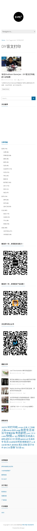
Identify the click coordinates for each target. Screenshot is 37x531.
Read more (5, 89)
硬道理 (14, 442)
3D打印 (4, 427)
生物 (10, 442)
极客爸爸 (4, 475)
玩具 (4, 165)
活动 (17, 438)
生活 (4, 172)
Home (3, 40)
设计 (4, 186)
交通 (4, 152)
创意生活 (26, 430)
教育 (4, 162)
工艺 (32, 433)
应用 (2, 149)
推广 (13, 436)
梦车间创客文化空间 (7, 466)
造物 (12, 447)
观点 (21, 444)
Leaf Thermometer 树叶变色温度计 (21, 370)
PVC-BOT (4, 479)
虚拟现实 (15, 445)
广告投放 (4, 500)
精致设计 (26, 441)
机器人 (31, 435)
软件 (4, 203)
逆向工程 (6, 206)
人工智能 (31, 427)
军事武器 (6, 155)
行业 (2, 210)
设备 (2, 228)
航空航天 (6, 182)
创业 (4, 214)
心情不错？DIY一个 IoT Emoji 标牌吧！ (22, 406)
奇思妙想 (20, 433)
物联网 (22, 439)
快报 (4, 224)
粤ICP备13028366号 (28, 525)
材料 (4, 200)
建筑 (4, 159)
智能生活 (23, 435)
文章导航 (4, 142)
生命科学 (6, 169)
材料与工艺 (10, 439)
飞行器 (18, 447)
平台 (4, 220)
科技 (19, 441)
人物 (3, 58)
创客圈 (18, 430)
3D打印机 (6, 231)
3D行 (2, 512)
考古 (4, 176)
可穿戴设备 (9, 433)
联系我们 (4, 492)
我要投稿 (4, 496)
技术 (2, 196)
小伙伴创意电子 (5, 471)
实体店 (5, 217)
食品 (4, 192)
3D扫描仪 (6, 234)
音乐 (4, 189)
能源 (4, 179)
